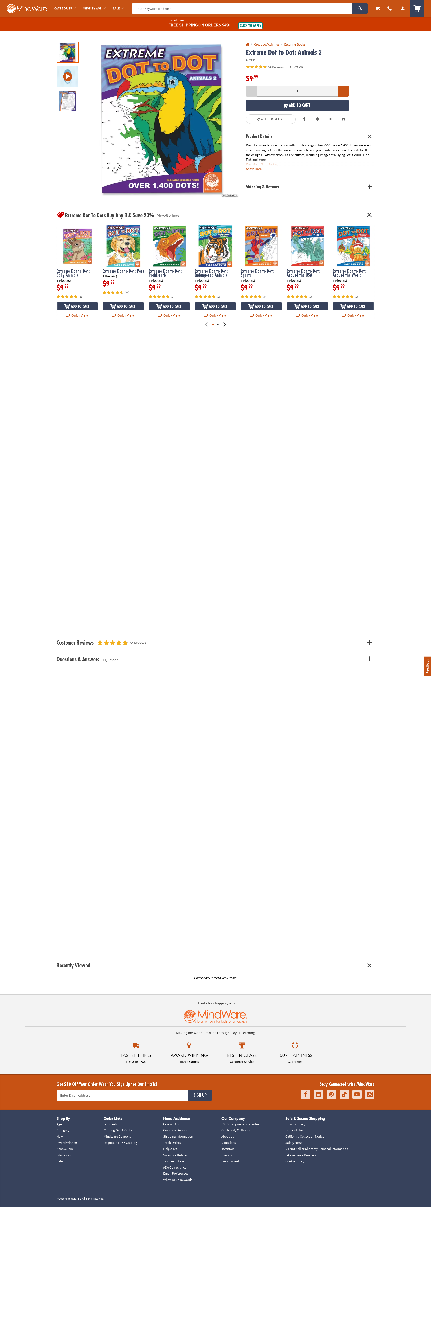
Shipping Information (178, 1136)
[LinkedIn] (318, 1094)
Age (59, 1124)
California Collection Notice (304, 1136)
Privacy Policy (295, 1124)
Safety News (293, 1142)
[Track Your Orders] (378, 8)
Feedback (427, 666)
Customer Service (175, 1130)
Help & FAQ (170, 1149)
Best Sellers (65, 1149)
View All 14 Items (168, 215)
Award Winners (67, 1142)
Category (63, 1130)
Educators (64, 1155)
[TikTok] (344, 1094)
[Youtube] (357, 1094)
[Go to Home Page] (247, 44)
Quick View (79, 315)
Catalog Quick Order (118, 1130)
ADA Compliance (174, 1167)
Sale (60, 1161)
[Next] (224, 325)
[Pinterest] (331, 1094)
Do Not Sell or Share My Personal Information (316, 1149)
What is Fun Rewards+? (179, 1180)
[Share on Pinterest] (317, 119)
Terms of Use (294, 1130)
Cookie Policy (294, 1161)
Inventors (227, 1149)
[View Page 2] (218, 325)
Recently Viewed (73, 965)
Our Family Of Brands (236, 1130)
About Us (227, 1136)
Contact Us (171, 1124)
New (60, 1136)
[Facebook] (305, 1094)
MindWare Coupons (117, 1136)
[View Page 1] (213, 325)
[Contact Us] (390, 8)
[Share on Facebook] (304, 119)
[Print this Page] (343, 119)
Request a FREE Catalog (120, 1142)
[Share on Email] (330, 119)
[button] (161, 120)
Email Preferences (175, 1173)
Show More (254, 169)
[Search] (360, 8)
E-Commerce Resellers (300, 1155)
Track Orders (172, 1142)
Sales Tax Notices (175, 1155)
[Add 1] (343, 91)
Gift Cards (110, 1124)
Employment (230, 1161)
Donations (228, 1142)
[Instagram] (369, 1094)
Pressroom (228, 1155)
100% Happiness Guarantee (240, 1124)
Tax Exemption (173, 1161)
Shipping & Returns (262, 187)
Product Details (259, 136)
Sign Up (200, 1095)
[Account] (403, 8)
